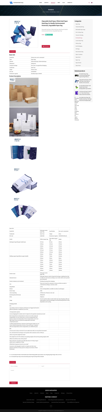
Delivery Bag (78, 43)
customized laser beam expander (58, 402)
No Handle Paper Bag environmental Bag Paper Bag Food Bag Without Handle (28, 356)
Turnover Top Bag (79, 35)
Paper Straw (78, 65)
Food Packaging (79, 46)
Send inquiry (46, 46)
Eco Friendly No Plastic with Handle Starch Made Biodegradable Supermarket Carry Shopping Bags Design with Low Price (37, 354)
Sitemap (62, 393)
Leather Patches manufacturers (42, 402)
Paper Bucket (78, 62)
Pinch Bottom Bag (79, 51)
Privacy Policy (69, 393)
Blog (64, 2)
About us (46, 2)
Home (40, 2)
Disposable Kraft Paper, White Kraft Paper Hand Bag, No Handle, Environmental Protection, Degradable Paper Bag (85, 81)
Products (53, 2)
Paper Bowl (78, 57)
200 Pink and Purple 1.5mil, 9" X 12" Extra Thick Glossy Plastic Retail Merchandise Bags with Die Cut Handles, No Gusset (85, 93)
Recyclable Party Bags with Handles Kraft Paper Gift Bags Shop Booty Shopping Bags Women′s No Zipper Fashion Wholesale (85, 99)
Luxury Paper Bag (79, 40)
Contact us (69, 2)
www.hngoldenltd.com (41, 399)
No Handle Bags (53, 11)
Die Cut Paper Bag (79, 32)
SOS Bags (78, 48)
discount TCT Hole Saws (71, 399)
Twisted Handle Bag (80, 26)
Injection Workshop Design (28, 402)
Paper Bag (78, 24)
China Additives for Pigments (73, 402)
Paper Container (79, 54)
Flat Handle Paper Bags (80, 29)
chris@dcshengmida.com (60, 410)
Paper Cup (78, 59)
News (59, 2)
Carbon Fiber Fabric (30, 399)
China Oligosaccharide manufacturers (56, 399)
